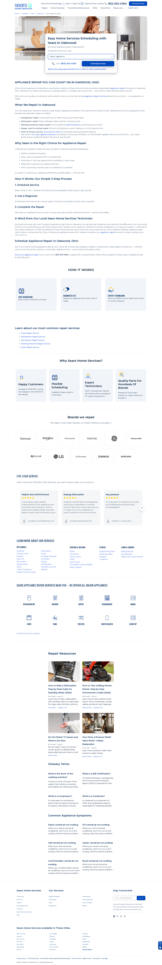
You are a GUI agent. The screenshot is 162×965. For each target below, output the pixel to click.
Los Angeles (53, 933)
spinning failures (73, 125)
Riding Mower (127, 551)
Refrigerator (46, 564)
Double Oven (23, 554)
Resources (118, 8)
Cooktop (20, 551)
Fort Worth (20, 944)
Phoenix (52, 936)
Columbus (52, 944)
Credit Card (133, 8)
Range (44, 562)
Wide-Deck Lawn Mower (132, 557)
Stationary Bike (106, 554)
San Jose (19, 941)
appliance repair (117, 88)
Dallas (84, 939)
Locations (25, 13)
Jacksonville (86, 941)
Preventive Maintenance (78, 8)
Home (17, 13)
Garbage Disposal (48, 556)
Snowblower (126, 554)
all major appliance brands (44, 134)
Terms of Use (76, 958)
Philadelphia (86, 936)
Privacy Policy (21, 958)
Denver (19, 949)
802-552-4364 (117, 3)
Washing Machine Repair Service (35, 344)
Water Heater (76, 567)
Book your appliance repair (27, 255)
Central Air (74, 554)
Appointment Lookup (94, 4)
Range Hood (22, 564)
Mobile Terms (86, 958)
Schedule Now (138, 4)
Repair (44, 8)
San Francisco (53, 947)
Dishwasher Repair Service (33, 340)
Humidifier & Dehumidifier (81, 565)
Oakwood (40, 13)
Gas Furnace (75, 557)
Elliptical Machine (107, 551)
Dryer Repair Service (30, 347)
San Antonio (21, 939)
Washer (44, 569)
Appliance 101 (62, 707)
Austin (51, 941)
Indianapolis (20, 947)
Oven (19, 567)
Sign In (69, 4)
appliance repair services (96, 96)
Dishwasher (46, 551)
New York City (21, 933)
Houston (19, 936)
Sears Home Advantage (51, 4)
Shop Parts (105, 8)
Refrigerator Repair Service (33, 337)
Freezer (20, 556)
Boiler (72, 551)
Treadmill (103, 559)
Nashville (52, 949)
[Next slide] (141, 507)
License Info (97, 958)
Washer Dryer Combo (26, 572)
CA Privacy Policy (33, 958)
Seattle (84, 947)
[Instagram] (114, 916)
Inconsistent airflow (52, 132)
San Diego (52, 939)
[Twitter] (118, 916)
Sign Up (76, 4)
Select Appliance (57, 57)
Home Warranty (58, 8)
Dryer (43, 554)
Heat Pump (75, 562)
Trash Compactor (24, 569)
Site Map (105, 958)
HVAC (94, 8)
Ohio (32, 13)
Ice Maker (45, 559)
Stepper (103, 557)
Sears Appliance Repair (53, 13)
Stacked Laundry (48, 567)
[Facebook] (125, 916)
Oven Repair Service (30, 333)
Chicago (85, 933)
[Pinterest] (121, 916)
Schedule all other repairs (28, 633)
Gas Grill (20, 559)
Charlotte (85, 944)
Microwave (21, 562)
